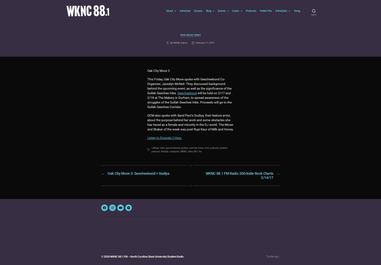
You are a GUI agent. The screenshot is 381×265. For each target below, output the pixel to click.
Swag (297, 10)
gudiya (184, 148)
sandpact (174, 151)
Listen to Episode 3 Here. (164, 138)
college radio (158, 148)
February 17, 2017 (205, 42)
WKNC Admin (180, 42)
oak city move (196, 148)
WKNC (183, 151)
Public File (266, 10)
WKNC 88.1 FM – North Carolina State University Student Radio (147, 256)
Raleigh (165, 151)
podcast (214, 148)
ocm (206, 148)
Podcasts (251, 10)
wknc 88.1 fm (195, 151)
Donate (198, 10)
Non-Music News (190, 35)
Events (221, 10)
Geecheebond (187, 93)
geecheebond (173, 148)
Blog (208, 10)
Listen (235, 10)
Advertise (185, 10)
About (169, 10)
